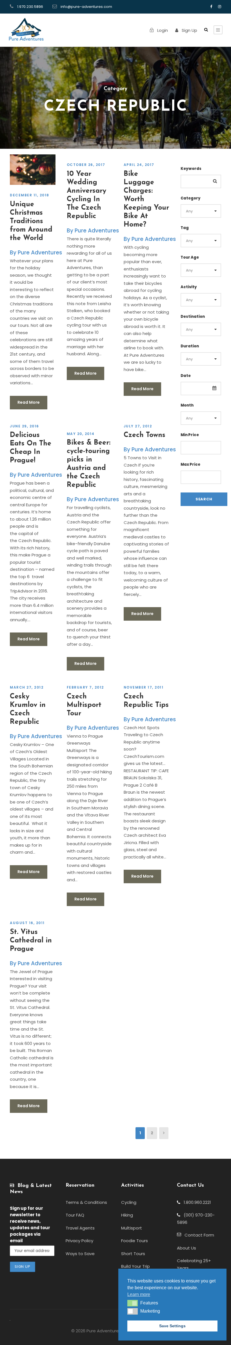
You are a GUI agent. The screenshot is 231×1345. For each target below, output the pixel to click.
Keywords (191, 168)
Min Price (190, 435)
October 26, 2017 (86, 164)
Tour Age (190, 257)
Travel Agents (80, 1228)
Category (191, 198)
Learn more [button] (138, 1294)
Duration (190, 346)
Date (186, 375)
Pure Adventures (40, 252)
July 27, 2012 (138, 426)
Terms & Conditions (86, 1202)
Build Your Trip (135, 1266)
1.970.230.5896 (30, 6)
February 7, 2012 (85, 687)
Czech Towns (144, 435)
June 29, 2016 (24, 426)
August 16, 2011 (27, 922)
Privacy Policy (79, 1241)
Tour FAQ (75, 1215)
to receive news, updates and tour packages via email (30, 1224)
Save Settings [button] (172, 1326)
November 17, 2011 (144, 687)
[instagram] (219, 6)
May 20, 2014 (81, 433)
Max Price (190, 464)
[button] (132, 1303)
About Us (186, 1248)
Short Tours (133, 1254)
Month (187, 405)
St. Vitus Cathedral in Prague (31, 941)
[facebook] (211, 6)
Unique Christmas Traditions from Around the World (31, 221)
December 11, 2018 (29, 195)
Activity (189, 287)
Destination (193, 316)
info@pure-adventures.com (86, 6)
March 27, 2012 (26, 687)
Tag (185, 227)
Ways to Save (80, 1254)
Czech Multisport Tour (84, 705)
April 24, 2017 (139, 164)
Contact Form (197, 1235)
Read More (28, 402)
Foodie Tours (134, 1241)
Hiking (127, 1215)
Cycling (128, 1202)
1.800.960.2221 (195, 1202)
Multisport (131, 1228)
